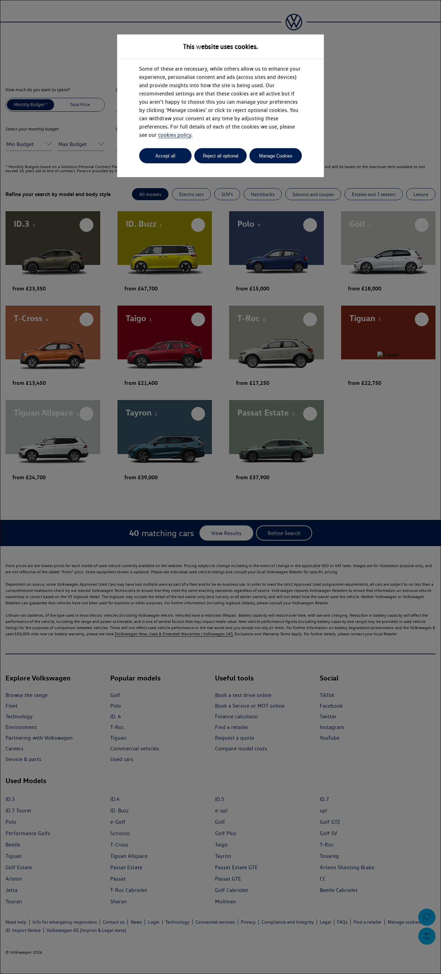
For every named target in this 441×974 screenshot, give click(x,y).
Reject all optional (220, 155)
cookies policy (174, 135)
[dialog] (220, 487)
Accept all (165, 155)
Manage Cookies (276, 155)
